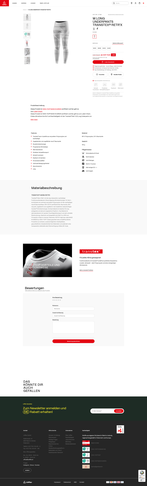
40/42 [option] (104, 48)
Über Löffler (68, 435)
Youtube (37, 465)
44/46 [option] (108, 48)
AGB (75, 482)
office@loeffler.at (28, 459)
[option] (94, 37)
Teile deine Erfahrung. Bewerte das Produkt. (116, 14)
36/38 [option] (99, 48)
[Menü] (144, 471)
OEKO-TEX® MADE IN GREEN (51, 109)
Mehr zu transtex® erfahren (86, 270)
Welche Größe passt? (118, 43)
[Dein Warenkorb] (139, 3)
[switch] (141, 480)
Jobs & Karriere (69, 439)
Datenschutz (67, 482)
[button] (27, 15)
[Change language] (143, 3)
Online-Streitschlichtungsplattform (56, 447)
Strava (32, 465)
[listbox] (108, 36)
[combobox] (120, 3)
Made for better (95, 443)
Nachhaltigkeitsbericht (97, 466)
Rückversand (52, 437)
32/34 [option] (94, 48)
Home (24, 9)
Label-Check (38, 111)
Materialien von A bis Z (55, 450)
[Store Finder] (131, 3)
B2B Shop (68, 442)
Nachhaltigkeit (69, 437)
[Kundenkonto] (135, 3)
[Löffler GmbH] (4, 3)
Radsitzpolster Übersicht (56, 452)
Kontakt (82, 482)
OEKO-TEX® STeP (96, 455)
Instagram (26, 465)
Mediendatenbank (70, 444)
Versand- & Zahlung (54, 435)
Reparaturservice (53, 444)
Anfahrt (27, 470)
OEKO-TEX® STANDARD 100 (98, 449)
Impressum (57, 482)
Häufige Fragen (53, 439)
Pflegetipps (52, 442)
